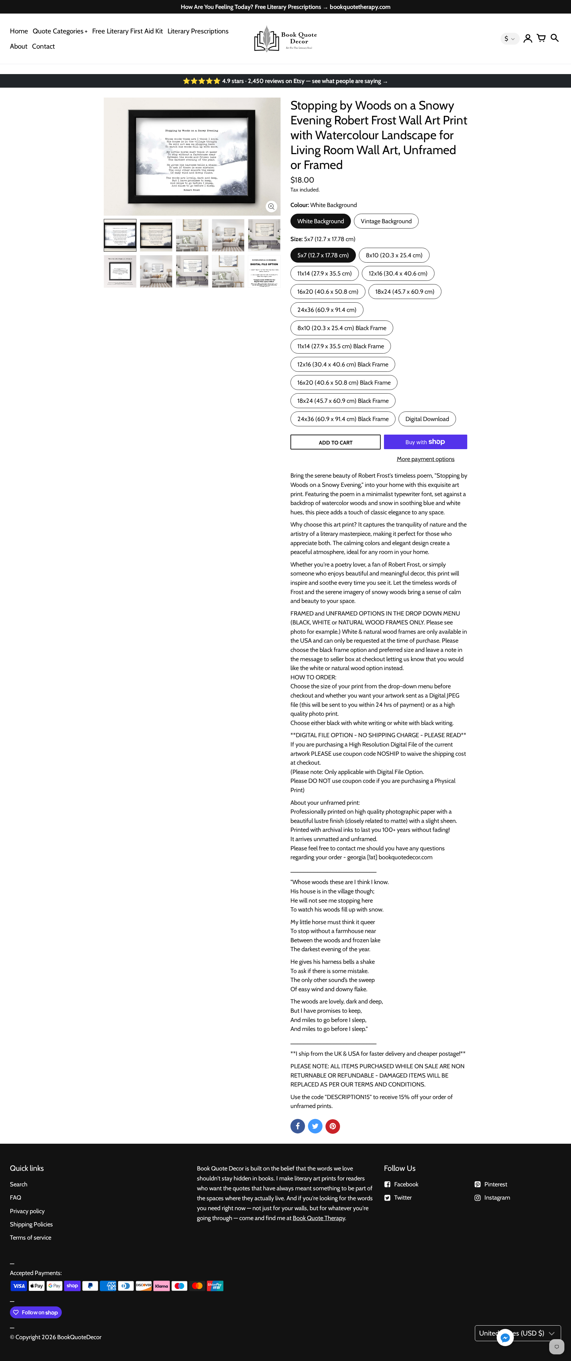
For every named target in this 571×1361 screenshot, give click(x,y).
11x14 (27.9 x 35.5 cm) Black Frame (340, 346)
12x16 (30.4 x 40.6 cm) (398, 273)
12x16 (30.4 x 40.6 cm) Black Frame (342, 364)
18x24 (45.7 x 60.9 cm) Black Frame (343, 400)
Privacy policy (27, 1211)
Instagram (497, 1197)
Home (19, 31)
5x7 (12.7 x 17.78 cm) (323, 255)
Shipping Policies (31, 1224)
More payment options (426, 459)
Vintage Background (386, 221)
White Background (320, 221)
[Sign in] (528, 38)
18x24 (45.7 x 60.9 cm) (405, 291)
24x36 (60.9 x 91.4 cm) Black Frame (343, 419)
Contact (43, 46)
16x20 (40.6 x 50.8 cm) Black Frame (344, 382)
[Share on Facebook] (297, 1126)
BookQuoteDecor (79, 1337)
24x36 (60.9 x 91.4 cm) (327, 310)
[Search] (554, 38)
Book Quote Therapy (319, 1218)
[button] (505, 1338)
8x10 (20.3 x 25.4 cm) (394, 255)
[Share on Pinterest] (332, 1126)
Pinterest (495, 1184)
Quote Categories (58, 31)
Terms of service (30, 1237)
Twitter (403, 1197)
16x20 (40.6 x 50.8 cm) (328, 291)
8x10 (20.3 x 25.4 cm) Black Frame (341, 328)
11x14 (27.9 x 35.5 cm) (324, 273)
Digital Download (427, 419)
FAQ (15, 1197)
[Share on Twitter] (315, 1126)
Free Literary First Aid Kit (127, 31)
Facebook (406, 1184)
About (18, 46)
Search (18, 1184)
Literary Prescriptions (198, 31)
